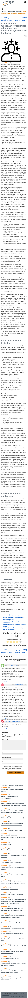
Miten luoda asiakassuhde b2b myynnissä (11, 830)
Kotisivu (4, 761)
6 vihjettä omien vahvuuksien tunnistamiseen (12, 894)
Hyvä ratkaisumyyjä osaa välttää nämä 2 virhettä (12, 875)
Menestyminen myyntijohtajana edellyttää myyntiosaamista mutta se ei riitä (12, 971)
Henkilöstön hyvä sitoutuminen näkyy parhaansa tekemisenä (13, 856)
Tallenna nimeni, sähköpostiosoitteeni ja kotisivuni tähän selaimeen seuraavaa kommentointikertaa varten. (12, 768)
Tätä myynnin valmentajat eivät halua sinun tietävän (12, 868)
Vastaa (6, 681)
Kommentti (5, 739)
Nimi (3, 752)
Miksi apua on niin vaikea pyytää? (10, 958)
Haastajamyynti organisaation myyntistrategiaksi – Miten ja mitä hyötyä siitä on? (13, 837)
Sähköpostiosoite (7, 757)
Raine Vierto (7, 721)
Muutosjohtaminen (6, 844)
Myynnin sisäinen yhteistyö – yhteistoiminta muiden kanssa (12, 978)
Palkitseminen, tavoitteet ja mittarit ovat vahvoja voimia (21, 19)
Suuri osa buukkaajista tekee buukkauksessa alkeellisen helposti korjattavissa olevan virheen (13, 804)
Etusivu (4, 11)
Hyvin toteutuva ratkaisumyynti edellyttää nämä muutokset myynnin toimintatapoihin (13, 916)
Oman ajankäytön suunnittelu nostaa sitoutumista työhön (10, 797)
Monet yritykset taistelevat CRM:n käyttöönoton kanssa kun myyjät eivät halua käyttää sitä (13, 811)
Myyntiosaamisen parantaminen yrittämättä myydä (12, 939)
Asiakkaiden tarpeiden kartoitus (9, 889)
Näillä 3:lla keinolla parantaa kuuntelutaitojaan (13, 817)
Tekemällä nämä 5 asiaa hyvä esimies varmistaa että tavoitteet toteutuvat (13, 964)
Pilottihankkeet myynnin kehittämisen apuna (12, 928)
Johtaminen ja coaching (14, 11)
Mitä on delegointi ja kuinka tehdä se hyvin (12, 933)
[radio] (7, 642)
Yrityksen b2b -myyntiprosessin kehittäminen (12, 849)
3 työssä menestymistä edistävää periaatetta (6, 19)
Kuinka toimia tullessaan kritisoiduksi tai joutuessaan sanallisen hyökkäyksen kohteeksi (13, 882)
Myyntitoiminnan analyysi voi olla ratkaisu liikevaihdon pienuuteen (12, 952)
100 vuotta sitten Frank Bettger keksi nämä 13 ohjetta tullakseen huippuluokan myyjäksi (13, 909)
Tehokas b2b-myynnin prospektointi (10, 922)
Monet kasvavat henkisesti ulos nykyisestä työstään (12, 790)
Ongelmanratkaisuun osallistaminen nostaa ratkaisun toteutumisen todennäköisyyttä (12, 824)
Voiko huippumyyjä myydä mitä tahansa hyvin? (13, 945)
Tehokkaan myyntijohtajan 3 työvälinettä (11, 862)
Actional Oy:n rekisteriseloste (17, 996)
